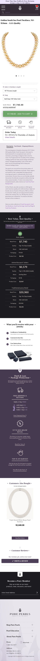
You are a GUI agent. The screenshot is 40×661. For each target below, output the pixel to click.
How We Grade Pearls (19, 470)
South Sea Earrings (19, 206)
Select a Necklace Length (12, 87)
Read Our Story (19, 444)
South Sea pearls (25, 204)
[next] (33, 512)
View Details (10, 137)
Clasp (6, 95)
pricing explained (9, 107)
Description (10, 146)
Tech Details (17, 146)
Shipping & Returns (27, 146)
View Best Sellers (20, 538)
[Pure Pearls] (20, 7)
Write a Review (25, 561)
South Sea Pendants (10, 208)
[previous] (7, 512)
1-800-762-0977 (11, 645)
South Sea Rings (29, 206)
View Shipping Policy (19, 415)
